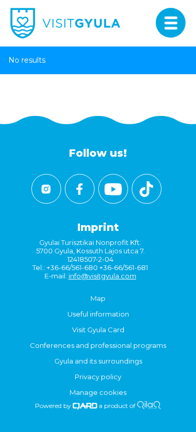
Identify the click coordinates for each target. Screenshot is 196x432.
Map (98, 298)
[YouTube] (113, 189)
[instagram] (46, 189)
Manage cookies (98, 392)
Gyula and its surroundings (98, 361)
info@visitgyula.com (102, 276)
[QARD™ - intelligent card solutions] (85, 406)
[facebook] (80, 189)
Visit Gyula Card (98, 329)
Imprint (98, 227)
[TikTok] (147, 189)
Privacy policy (98, 376)
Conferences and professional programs (98, 345)
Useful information (98, 314)
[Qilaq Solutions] (148, 406)
